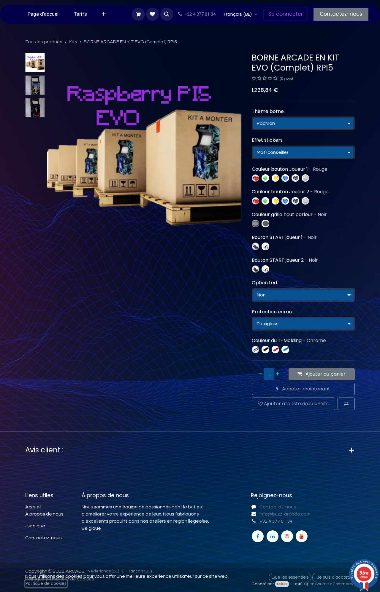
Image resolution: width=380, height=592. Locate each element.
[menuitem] (43, 14)
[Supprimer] (258, 374)
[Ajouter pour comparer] (346, 404)
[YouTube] (302, 536)
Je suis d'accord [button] (333, 577)
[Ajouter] (279, 374)
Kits (73, 41)
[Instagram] (287, 536)
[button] (166, 14)
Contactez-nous (341, 13)
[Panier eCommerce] (138, 14)
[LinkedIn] (272, 536)
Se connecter (285, 13)
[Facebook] (258, 536)
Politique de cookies (46, 583)
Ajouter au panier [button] (325, 374)
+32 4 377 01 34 (275, 521)
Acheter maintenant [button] (305, 388)
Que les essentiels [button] (290, 577)
